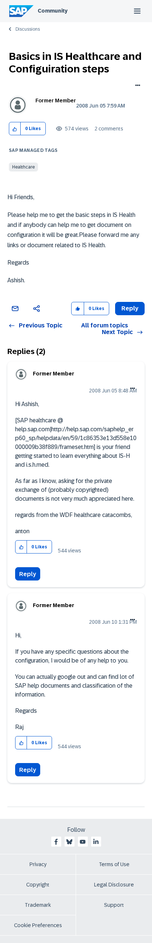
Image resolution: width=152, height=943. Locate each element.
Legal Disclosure (114, 885)
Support (114, 905)
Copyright (37, 885)
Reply (27, 574)
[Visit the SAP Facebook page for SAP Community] (56, 842)
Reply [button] (129, 308)
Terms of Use (114, 864)
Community (53, 11)
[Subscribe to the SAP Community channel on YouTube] (83, 842)
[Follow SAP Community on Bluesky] (69, 842)
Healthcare (23, 167)
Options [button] (136, 86)
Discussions (27, 29)
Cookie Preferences (38, 925)
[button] (15, 128)
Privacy (38, 864)
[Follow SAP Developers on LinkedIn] (96, 842)
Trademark (38, 905)
